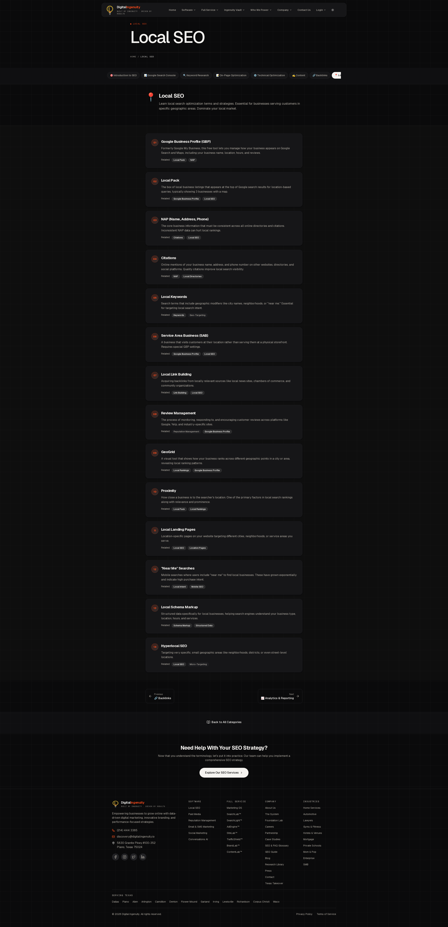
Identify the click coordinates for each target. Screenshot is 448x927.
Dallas (115, 901)
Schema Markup (182, 625)
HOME (133, 56)
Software (187, 10)
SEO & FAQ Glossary (277, 845)
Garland (205, 901)
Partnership (271, 833)
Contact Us (304, 10)
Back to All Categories (226, 722)
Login (319, 10)
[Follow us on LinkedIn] (142, 856)
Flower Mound (189, 901)
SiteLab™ (232, 833)
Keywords (179, 315)
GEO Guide (271, 851)
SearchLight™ (234, 820)
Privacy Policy (304, 914)
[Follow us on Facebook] (115, 856)
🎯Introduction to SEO (123, 75)
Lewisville (228, 901)
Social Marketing (197, 833)
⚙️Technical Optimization (269, 75)
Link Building (180, 392)
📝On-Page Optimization (231, 75)
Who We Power (259, 10)
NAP (192, 160)
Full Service (208, 10)
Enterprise (308, 858)
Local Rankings (181, 470)
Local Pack (179, 160)
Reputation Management (202, 820)
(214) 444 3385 (127, 830)
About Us (270, 807)
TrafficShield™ (235, 839)
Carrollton (160, 901)
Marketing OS (234, 807)
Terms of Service (326, 914)
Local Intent (180, 586)
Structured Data (204, 625)
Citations (178, 237)
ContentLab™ (234, 851)
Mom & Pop (309, 851)
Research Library (274, 864)
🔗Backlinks (320, 75)
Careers (269, 826)
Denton (173, 901)
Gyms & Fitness (312, 826)
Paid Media (194, 814)
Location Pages (198, 548)
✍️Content (298, 75)
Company (283, 10)
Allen (135, 901)
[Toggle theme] (333, 10)
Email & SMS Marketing (201, 826)
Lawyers (308, 820)
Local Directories (193, 276)
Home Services (311, 807)
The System (272, 814)
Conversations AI (198, 839)
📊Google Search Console (160, 75)
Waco (276, 901)
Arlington (146, 901)
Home (172, 10)
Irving (216, 901)
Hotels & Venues (312, 833)
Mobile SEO (197, 586)
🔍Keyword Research (196, 75)
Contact (269, 877)
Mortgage (308, 839)
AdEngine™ (233, 826)
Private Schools (312, 845)
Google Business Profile (186, 198)
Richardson (243, 901)
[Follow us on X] (133, 856)
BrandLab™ (233, 845)
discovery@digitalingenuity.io (136, 836)
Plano (125, 901)
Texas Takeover (274, 883)
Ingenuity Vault (233, 10)
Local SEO (209, 198)
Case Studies (272, 839)
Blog (267, 858)
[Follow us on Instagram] (124, 856)
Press (268, 870)
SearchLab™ (234, 814)
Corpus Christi (261, 901)
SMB (305, 864)
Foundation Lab (274, 820)
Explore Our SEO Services (222, 772)
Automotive (309, 814)
